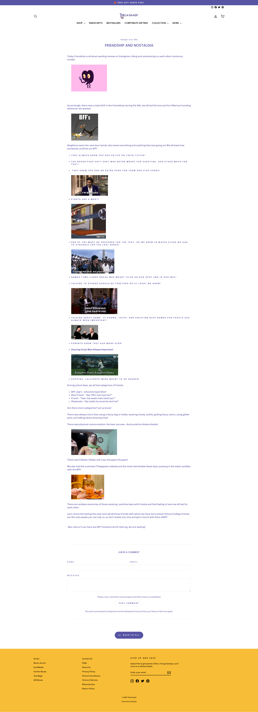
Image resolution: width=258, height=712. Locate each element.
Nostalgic (124, 40)
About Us (86, 667)
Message (73, 575)
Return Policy (88, 688)
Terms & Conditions (91, 676)
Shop (80, 23)
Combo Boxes (40, 671)
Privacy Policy (140, 611)
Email (134, 562)
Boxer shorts (40, 663)
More (176, 23)
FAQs (84, 663)
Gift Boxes (38, 680)
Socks (36, 658)
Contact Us (87, 658)
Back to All (131, 635)
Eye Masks (39, 667)
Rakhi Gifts (96, 23)
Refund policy (88, 684)
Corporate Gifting (136, 23)
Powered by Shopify (129, 701)
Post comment (129, 603)
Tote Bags (38, 676)
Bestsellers (114, 23)
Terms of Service (159, 611)
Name (71, 562)
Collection (159, 23)
